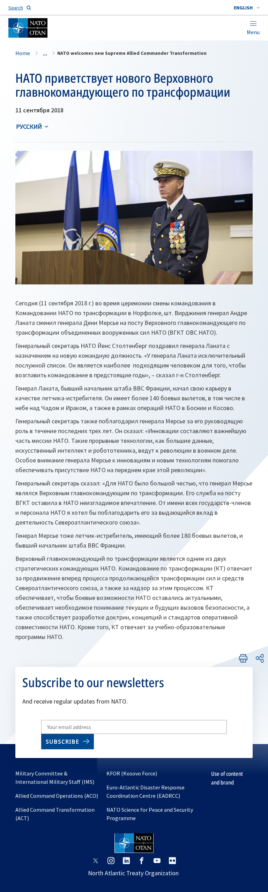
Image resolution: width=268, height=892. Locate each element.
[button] (247, 7)
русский (29, 126)
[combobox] (247, 7)
